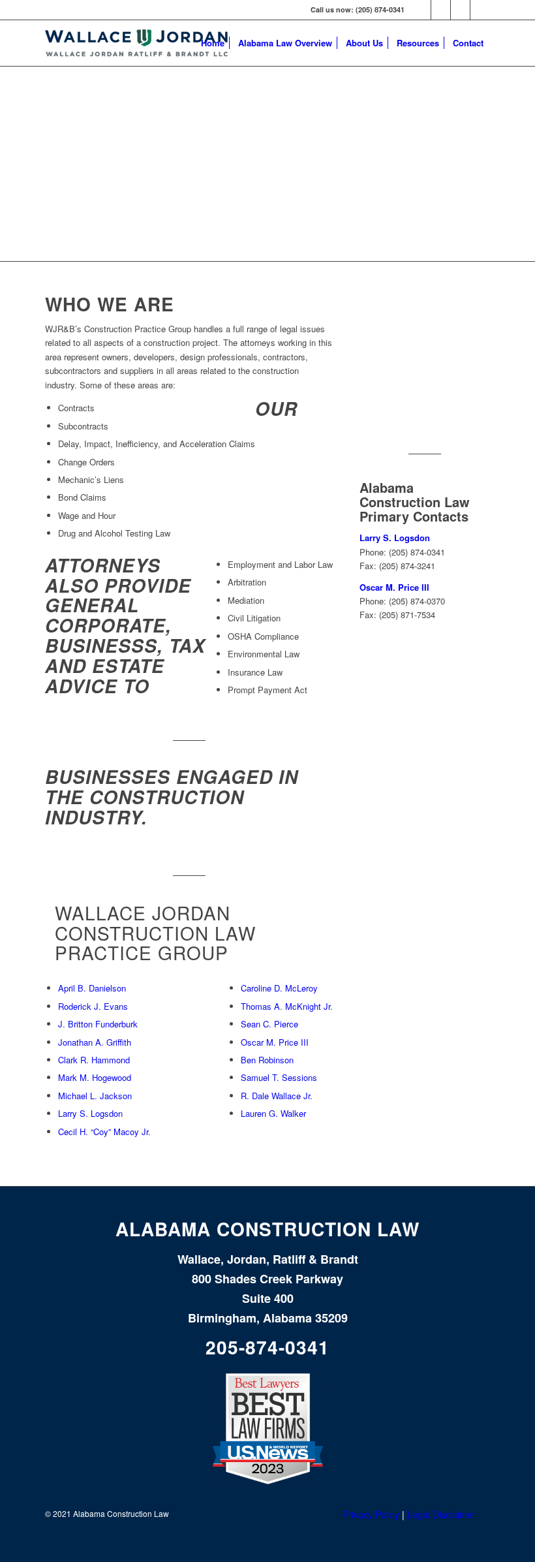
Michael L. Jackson (95, 1095)
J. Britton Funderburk (98, 1024)
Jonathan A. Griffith (94, 1042)
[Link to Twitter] (440, 10)
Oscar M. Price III (275, 1042)
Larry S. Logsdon (90, 1113)
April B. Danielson (92, 988)
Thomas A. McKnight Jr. (287, 1006)
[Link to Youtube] (460, 10)
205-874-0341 (267, 1347)
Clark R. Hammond (94, 1060)
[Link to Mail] (480, 10)
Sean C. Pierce (269, 1024)
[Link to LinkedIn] (421, 10)
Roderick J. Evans (93, 1006)
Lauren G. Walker (273, 1113)
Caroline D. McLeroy (279, 988)
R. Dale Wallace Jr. (277, 1095)
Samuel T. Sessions (279, 1077)
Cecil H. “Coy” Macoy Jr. (104, 1131)
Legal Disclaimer (441, 1514)
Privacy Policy (371, 1514)
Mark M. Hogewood (94, 1077)
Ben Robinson (267, 1060)
